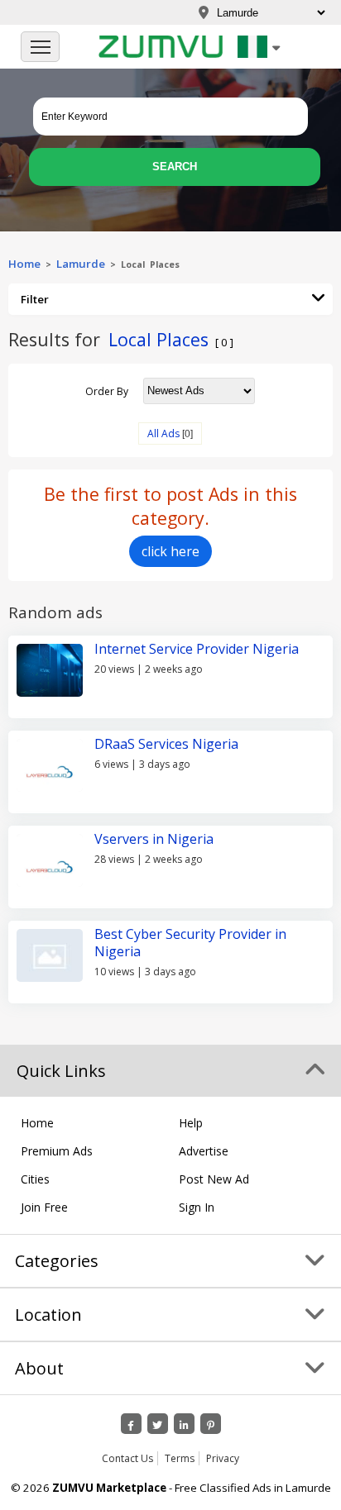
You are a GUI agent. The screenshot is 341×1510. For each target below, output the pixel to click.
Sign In (196, 1207)
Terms (180, 1458)
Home (24, 263)
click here (170, 551)
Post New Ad (214, 1179)
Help (191, 1123)
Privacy (222, 1458)
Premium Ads (57, 1151)
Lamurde (80, 263)
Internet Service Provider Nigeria (196, 649)
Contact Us (127, 1458)
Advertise (203, 1151)
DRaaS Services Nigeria (166, 744)
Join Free (44, 1207)
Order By (106, 390)
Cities (35, 1179)
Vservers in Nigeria (154, 839)
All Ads (163, 433)
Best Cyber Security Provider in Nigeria (190, 942)
